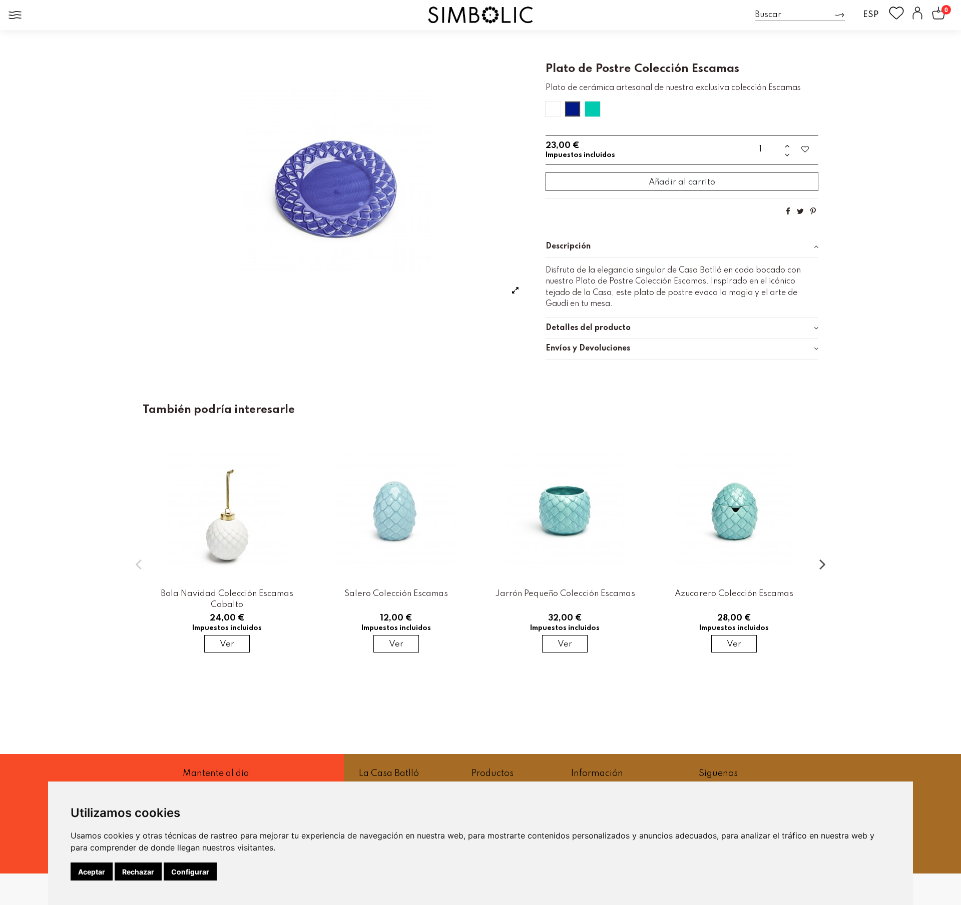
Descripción (568, 246)
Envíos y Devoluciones (588, 348)
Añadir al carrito (682, 182)
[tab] (682, 247)
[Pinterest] (813, 212)
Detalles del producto (588, 328)
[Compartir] (788, 212)
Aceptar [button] (91, 872)
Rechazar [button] (138, 872)
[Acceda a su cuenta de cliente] (917, 15)
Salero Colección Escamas (396, 594)
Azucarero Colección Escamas (734, 594)
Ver (227, 644)
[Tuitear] (800, 212)
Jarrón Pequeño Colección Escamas (565, 594)
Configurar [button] (190, 872)
